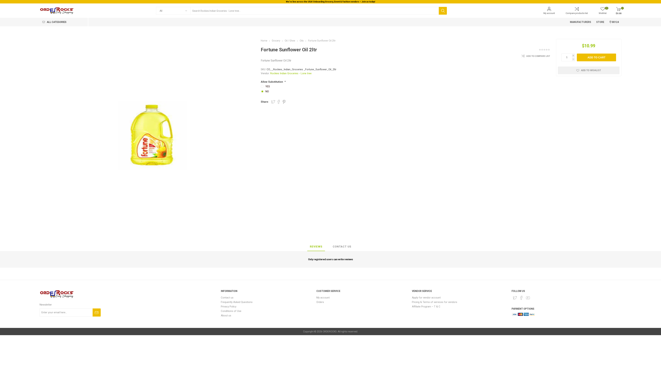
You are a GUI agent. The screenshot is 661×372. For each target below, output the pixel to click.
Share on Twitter (273, 102)
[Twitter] (515, 298)
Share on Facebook (279, 102)
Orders (320, 302)
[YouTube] (528, 298)
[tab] (316, 246)
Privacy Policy (228, 306)
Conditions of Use (231, 311)
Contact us (227, 297)
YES (267, 86)
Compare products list (577, 13)
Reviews (316, 246)
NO (267, 91)
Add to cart (596, 57)
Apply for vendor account (426, 297)
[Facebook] (521, 298)
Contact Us (342, 246)
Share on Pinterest (284, 102)
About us (226, 315)
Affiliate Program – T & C (426, 306)
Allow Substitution (272, 81)
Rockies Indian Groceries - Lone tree (291, 73)
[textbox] (314, 11)
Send (97, 312)
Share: (265, 101)
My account (549, 13)
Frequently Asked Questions (237, 302)
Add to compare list (538, 56)
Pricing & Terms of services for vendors (434, 302)
